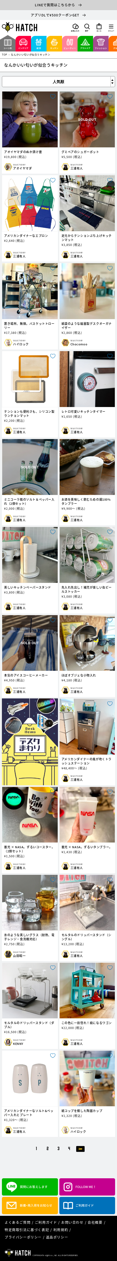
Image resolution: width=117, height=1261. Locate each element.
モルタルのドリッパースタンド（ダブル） (29, 1025)
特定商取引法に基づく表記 (27, 1229)
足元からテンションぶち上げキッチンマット (86, 238)
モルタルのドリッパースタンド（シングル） (86, 937)
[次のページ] (80, 1148)
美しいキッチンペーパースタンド (27, 587)
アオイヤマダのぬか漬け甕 (23, 152)
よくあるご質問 (17, 1222)
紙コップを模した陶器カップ (82, 1111)
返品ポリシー (57, 1237)
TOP (4, 54)
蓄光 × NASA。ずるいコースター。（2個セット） (29, 849)
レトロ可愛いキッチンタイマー (83, 411)
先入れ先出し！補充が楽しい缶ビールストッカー (86, 589)
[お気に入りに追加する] (53, 96)
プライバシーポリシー (23, 1237)
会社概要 (95, 1222)
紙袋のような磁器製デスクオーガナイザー (86, 326)
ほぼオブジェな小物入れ (78, 675)
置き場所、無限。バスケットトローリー (29, 326)
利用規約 (60, 1229)
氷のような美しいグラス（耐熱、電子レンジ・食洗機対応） (29, 937)
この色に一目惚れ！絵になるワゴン (86, 1023)
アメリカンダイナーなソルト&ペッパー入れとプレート (29, 1113)
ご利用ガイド (46, 1222)
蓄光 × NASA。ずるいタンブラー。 (86, 847)
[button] (87, 28)
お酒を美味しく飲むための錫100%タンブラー (86, 501)
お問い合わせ (72, 1222)
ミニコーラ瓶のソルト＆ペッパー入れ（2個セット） (29, 501)
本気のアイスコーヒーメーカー (26, 675)
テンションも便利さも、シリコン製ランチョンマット (29, 413)
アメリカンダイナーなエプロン (26, 236)
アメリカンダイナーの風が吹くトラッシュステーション (86, 761)
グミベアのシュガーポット (80, 152)
